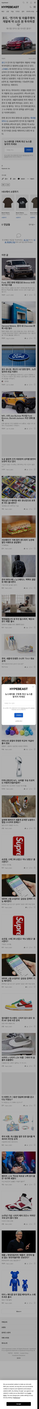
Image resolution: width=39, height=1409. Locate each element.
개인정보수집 (24, 708)
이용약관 (32, 708)
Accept (18, 1404)
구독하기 (18, 715)
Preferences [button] (16, 1397)
